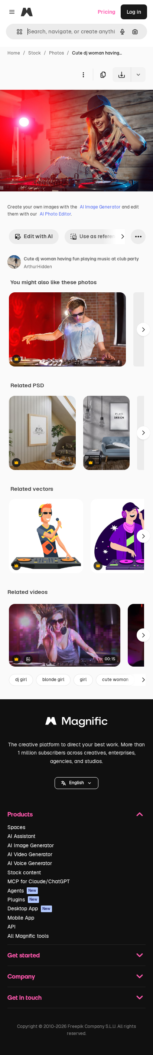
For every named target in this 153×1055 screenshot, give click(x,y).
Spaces (16, 827)
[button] (76, 783)
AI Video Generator (29, 854)
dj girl (21, 680)
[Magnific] (76, 723)
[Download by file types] (138, 74)
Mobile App (20, 917)
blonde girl (53, 680)
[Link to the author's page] (14, 263)
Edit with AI (38, 236)
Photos (56, 53)
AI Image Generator (100, 207)
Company (21, 976)
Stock (34, 53)
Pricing (106, 12)
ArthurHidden (38, 267)
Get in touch (24, 997)
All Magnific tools (28, 936)
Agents (21, 890)
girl (83, 680)
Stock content (24, 872)
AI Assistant (21, 836)
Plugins (22, 899)
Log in (134, 12)
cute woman (115, 680)
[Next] (122, 236)
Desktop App (29, 908)
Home (13, 53)
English (76, 783)
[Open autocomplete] (16, 31)
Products (20, 814)
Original (47, 99)
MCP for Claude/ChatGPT (38, 881)
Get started (23, 955)
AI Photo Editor (55, 214)
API (11, 926)
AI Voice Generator (29, 863)
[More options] (83, 74)
